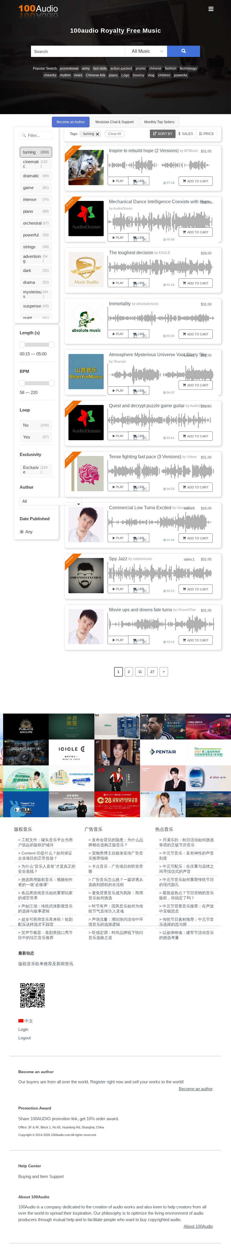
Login (23, 1029)
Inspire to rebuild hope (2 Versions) (144, 150)
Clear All (114, 134)
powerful (180, 75)
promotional (69, 68)
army (86, 68)
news (78, 75)
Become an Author (71, 122)
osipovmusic (142, 559)
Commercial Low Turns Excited (140, 507)
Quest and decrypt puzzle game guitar (147, 405)
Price (208, 134)
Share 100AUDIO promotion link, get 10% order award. (68, 1118)
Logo (125, 75)
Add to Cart (197, 181)
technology (188, 68)
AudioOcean (122, 209)
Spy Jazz (118, 558)
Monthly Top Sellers (159, 122)
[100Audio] (38, 13)
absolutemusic (147, 304)
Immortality (120, 303)
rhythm (65, 75)
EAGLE (164, 253)
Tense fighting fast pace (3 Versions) (145, 456)
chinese (155, 68)
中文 (28, 1020)
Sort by (165, 134)
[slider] (22, 344)
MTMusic (191, 151)
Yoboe (192, 457)
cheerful (50, 75)
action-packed (121, 68)
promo (141, 68)
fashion (170, 68)
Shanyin (120, 362)
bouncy (138, 75)
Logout (24, 1037)
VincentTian (187, 610)
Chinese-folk (95, 75)
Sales (187, 134)
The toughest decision (131, 252)
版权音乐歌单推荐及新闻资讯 (45, 963)
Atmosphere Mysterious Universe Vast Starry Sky (158, 354)
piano (113, 75)
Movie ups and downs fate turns (140, 609)
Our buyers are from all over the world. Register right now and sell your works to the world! (101, 1081)
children (164, 75)
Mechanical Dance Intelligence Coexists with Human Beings (169, 201)
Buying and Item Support (41, 1176)
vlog (151, 75)
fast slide (100, 68)
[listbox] (146, 51)
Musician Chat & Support (114, 122)
